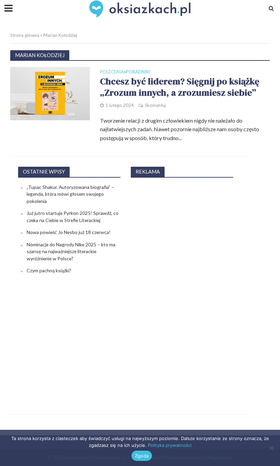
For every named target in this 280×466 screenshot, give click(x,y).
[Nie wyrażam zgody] (271, 447)
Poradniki (138, 72)
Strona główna (24, 35)
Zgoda (142, 455)
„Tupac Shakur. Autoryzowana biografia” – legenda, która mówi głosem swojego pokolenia (70, 194)
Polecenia (112, 72)
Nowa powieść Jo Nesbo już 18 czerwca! (69, 232)
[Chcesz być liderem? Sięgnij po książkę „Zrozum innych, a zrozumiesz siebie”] (50, 93)
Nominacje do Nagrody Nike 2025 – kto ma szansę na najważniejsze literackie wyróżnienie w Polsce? (71, 251)
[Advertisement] (182, 286)
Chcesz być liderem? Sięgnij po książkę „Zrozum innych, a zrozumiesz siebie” (179, 87)
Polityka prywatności (170, 445)
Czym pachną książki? (49, 270)
